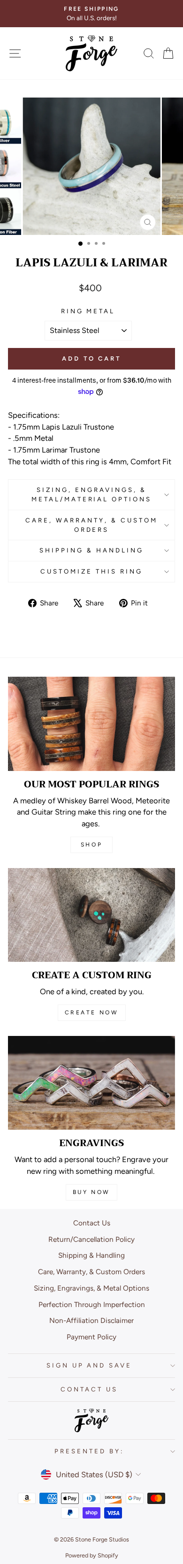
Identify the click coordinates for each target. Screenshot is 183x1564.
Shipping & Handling (91, 550)
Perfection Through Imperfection (91, 1304)
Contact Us (91, 1222)
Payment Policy (91, 1336)
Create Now (92, 1012)
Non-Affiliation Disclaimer (91, 1320)
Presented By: (89, 1451)
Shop (91, 844)
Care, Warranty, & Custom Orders (91, 524)
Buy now (91, 1192)
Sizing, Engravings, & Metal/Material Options (91, 494)
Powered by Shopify (91, 1555)
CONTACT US (89, 1389)
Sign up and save (89, 1365)
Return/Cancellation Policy (91, 1239)
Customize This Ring (91, 571)
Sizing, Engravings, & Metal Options (91, 1288)
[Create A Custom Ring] (91, 915)
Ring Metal (88, 311)
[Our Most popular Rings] (91, 724)
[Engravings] (91, 1083)
